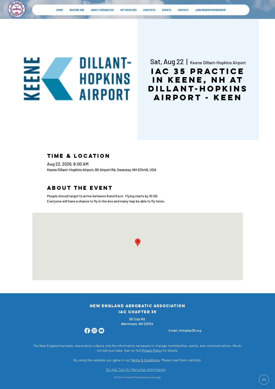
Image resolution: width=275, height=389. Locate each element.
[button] (102, 10)
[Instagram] (94, 330)
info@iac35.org (190, 330)
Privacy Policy (152, 351)
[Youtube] (101, 330)
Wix (159, 377)
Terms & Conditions (145, 360)
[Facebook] (87, 330)
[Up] (264, 380)
